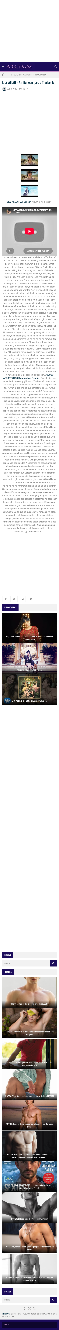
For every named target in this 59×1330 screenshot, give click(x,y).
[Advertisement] (29, 31)
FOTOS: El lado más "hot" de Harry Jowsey (28, 75)
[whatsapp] (22, 599)
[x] (14, 599)
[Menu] (3, 66)
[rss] (34, 1308)
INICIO (7, 1325)
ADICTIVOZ (12, 89)
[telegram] (30, 599)
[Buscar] (55, 66)
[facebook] (5, 599)
